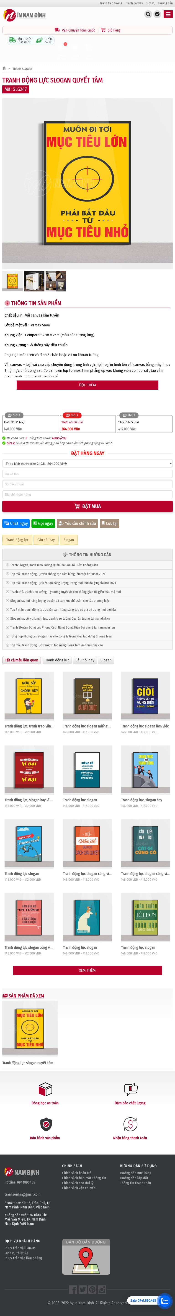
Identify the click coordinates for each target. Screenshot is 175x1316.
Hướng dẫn (165, 3)
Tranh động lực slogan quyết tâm (27, 1062)
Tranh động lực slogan (80, 800)
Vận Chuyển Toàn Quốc (78, 30)
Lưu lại (111, 523)
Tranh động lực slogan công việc (87, 873)
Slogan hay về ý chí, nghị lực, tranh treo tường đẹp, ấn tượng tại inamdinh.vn (60, 619)
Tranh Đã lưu (75, 56)
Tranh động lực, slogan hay (141, 800)
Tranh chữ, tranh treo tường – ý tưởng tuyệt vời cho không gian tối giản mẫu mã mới (65, 592)
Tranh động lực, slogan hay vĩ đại (29, 800)
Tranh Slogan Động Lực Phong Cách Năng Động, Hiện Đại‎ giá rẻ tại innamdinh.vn (62, 627)
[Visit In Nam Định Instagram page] (102, 1289)
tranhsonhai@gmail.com (22, 1194)
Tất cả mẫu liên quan (21, 660)
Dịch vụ (150, 3)
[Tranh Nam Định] (25, 22)
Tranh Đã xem (61, 52)
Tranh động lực (17, 540)
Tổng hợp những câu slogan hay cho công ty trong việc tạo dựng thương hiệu (61, 636)
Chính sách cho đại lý (77, 1183)
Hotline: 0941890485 (20, 1182)
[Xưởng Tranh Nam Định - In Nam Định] (22, 1171)
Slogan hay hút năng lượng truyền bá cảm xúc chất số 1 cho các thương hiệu (60, 601)
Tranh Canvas (134, 3)
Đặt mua (91, 506)
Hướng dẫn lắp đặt (134, 1178)
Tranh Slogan (22, 69)
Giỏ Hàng (114, 30)
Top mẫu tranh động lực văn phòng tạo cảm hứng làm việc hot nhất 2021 (57, 574)
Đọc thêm (87, 385)
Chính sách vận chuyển (78, 1188)
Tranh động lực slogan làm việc (145, 726)
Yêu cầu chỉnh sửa (80, 523)
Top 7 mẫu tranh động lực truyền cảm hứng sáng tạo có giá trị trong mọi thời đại (63, 610)
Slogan (69, 540)
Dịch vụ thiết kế (16, 1253)
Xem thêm (87, 970)
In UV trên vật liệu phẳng (23, 1258)
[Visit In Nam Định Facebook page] (73, 1289)
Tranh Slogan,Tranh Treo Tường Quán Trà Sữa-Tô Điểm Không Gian (54, 565)
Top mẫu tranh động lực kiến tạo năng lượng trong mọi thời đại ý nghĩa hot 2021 (63, 583)
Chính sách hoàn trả (76, 1173)
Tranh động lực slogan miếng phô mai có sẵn (87, 726)
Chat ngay (19, 523)
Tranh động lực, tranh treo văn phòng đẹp (29, 726)
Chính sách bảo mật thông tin (84, 1178)
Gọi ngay (45, 523)
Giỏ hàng (89, 56)
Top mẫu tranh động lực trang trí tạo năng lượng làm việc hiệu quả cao (56, 645)
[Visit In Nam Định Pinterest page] (92, 1289)
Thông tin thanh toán (135, 1183)
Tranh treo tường (111, 3)
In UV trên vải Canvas (20, 1248)
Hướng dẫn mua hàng (135, 1173)
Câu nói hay (46, 540)
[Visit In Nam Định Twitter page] (83, 1289)
